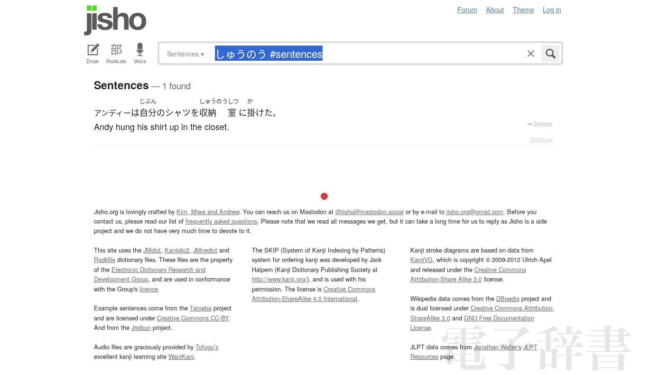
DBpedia (507, 298)
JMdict (152, 249)
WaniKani (181, 356)
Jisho (115, 20)
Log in (552, 9)
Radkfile (104, 259)
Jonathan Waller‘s (497, 346)
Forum (467, 9)
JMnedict (205, 249)
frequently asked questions (221, 220)
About (495, 9)
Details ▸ (541, 139)
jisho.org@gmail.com (474, 211)
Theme (523, 9)
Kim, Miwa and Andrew (207, 211)
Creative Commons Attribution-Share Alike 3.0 (468, 274)
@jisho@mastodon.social (369, 211)
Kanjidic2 (177, 249)
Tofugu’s (206, 346)
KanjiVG (421, 259)
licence (148, 288)
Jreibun (141, 327)
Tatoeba (543, 123)
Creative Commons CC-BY (193, 317)
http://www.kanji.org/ (279, 278)
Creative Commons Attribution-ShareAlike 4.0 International (313, 293)
